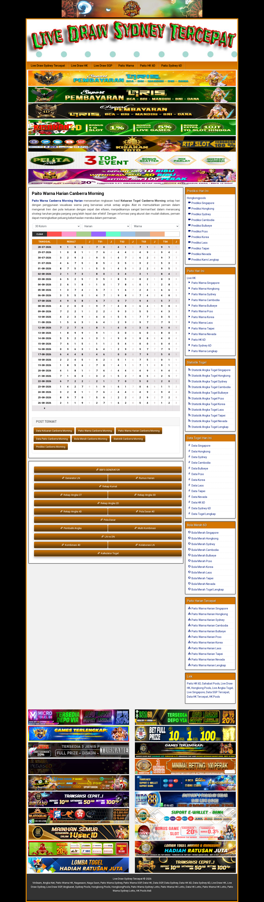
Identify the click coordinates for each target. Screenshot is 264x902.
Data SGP (158, 882)
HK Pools (214, 696)
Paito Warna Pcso (202, 311)
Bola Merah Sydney (203, 544)
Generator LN (72, 478)
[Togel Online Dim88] (132, 94)
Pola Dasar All (146, 511)
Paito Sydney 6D (171, 65)
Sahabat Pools (211, 683)
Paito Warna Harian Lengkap (208, 665)
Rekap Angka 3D (146, 494)
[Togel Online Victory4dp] (78, 733)
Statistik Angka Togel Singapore (211, 370)
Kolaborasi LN (146, 545)
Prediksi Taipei (200, 248)
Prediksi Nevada (201, 254)
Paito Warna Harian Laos (206, 648)
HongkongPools (121, 886)
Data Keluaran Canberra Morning (54, 430)
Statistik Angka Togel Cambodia (211, 387)
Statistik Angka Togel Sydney (209, 381)
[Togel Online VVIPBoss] (132, 78)
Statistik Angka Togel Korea (208, 404)
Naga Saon (93, 882)
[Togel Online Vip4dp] (185, 750)
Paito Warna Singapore (205, 282)
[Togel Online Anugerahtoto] (185, 783)
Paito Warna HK (64, 882)
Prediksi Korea (200, 237)
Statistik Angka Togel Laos (207, 409)
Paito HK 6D (147, 65)
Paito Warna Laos (202, 322)
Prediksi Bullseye (201, 225)
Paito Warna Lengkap (204, 351)
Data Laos (197, 485)
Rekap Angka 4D (72, 511)
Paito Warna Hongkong (205, 288)
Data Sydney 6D (201, 508)
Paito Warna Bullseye (204, 305)
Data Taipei (198, 491)
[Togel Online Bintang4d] (78, 799)
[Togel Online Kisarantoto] (132, 144)
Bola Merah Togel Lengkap (207, 589)
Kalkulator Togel (109, 553)
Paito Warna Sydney (203, 294)
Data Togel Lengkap (203, 513)
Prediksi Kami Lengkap (205, 259)
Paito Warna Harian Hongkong (209, 614)
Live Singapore (196, 692)
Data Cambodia (200, 462)
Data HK (147, 882)
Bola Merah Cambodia (205, 549)
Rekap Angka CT (72, 494)
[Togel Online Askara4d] (78, 783)
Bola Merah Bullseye (203, 555)
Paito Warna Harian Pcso (206, 636)
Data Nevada (199, 496)
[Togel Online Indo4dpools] (78, 865)
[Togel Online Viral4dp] (132, 176)
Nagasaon (80, 882)
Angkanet (68, 886)
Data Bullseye (199, 468)
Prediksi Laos (199, 242)
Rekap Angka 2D (109, 503)
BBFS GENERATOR (109, 469)
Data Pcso (197, 474)
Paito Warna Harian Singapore (209, 608)
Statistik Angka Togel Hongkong (210, 375)
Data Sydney (199, 457)
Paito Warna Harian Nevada (208, 659)
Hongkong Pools (201, 688)
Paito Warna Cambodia (205, 300)
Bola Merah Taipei (202, 578)
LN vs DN (109, 536)
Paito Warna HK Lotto (173, 886)
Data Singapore (200, 445)
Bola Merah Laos (201, 572)
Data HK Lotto (193, 886)
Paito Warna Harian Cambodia (209, 625)
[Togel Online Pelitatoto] (132, 160)
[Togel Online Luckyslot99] (185, 733)
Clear (39, 234)
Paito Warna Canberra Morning (95, 430)
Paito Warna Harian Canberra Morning (68, 193)
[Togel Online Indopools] (185, 832)
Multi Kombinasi (146, 528)
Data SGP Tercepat (217, 692)
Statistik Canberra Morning (128, 438)
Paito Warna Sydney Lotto (145, 886)
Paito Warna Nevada (203, 334)
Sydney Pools (82, 886)
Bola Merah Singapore (205, 532)
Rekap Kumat (109, 486)
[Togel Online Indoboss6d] (185, 717)
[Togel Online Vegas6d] (78, 766)
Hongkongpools (196, 198)
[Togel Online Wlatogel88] (78, 816)
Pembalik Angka (72, 528)
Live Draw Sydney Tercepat (48, 65)
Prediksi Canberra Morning (50, 446)
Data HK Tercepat (197, 696)
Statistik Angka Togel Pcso (207, 398)
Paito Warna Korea (202, 317)
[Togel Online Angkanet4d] (185, 816)
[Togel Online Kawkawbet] (78, 750)
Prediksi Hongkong (202, 208)
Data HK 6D (198, 502)
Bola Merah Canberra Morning (90, 438)
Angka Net (49, 882)
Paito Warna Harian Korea (207, 642)
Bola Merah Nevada (203, 583)
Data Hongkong (200, 451)
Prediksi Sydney (201, 214)
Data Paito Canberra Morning (52, 438)
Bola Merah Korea (202, 566)
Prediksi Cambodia (202, 220)
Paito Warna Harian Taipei (207, 653)
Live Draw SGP (103, 65)
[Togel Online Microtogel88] (78, 717)
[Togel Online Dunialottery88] (185, 766)
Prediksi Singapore (202, 203)
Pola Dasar (109, 519)
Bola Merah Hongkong (204, 538)
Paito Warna (126, 65)
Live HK (191, 278)
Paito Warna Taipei (202, 328)
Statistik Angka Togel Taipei (208, 415)
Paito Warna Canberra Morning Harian (57, 200)
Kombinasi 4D (72, 545)
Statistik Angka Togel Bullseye (209, 392)
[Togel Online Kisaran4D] (132, 127)
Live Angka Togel (222, 688)
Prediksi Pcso (199, 231)
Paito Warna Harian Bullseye (208, 631)
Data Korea (198, 479)
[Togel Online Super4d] (132, 111)
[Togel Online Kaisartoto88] (78, 848)
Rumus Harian (146, 478)
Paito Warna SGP (132, 882)
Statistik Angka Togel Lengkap (209, 426)
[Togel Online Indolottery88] (185, 799)
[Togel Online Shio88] (185, 848)
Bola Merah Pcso (201, 561)
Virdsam (37, 882)
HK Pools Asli (143, 890)
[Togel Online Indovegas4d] (185, 865)
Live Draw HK (79, 65)
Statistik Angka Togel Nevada (209, 421)
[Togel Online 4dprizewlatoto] (78, 832)
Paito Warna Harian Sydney (208, 619)
